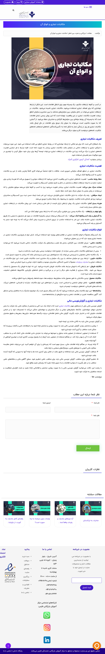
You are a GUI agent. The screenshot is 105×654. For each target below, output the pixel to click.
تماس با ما (7, 651)
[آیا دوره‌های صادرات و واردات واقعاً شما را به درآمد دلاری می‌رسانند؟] (65, 508)
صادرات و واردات (82, 262)
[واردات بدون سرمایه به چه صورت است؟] (39, 508)
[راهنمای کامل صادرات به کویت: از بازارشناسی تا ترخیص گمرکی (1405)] (14, 508)
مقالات (89, 33)
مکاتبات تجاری (64, 306)
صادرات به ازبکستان (91, 520)
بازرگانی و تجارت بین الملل (77, 33)
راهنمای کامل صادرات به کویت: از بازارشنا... (14, 521)
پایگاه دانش (17, 651)
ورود (18, 2)
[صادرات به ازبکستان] (90, 508)
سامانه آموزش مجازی (33, 2)
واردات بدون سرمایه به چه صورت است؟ (40, 521)
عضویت (8, 2)
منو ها (86, 7)
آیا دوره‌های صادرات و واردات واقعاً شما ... (65, 521)
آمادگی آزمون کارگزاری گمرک (78, 159)
